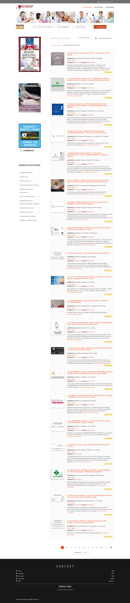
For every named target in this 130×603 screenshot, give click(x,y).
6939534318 (90, 189)
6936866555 (90, 357)
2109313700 (78, 530)
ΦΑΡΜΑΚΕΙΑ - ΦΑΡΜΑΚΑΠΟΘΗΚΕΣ (28, 220)
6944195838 (90, 430)
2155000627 (78, 211)
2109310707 (78, 115)
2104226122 (78, 357)
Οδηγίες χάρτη (71, 60)
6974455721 (90, 164)
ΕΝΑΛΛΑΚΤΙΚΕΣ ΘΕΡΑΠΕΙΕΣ (26, 172)
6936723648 (90, 62)
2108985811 (78, 405)
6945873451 (90, 505)
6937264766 (90, 332)
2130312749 (78, 286)
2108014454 (78, 261)
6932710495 (90, 381)
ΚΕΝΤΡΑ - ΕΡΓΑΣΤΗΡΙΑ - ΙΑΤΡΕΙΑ (27, 196)
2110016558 (78, 164)
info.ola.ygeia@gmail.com (105, 1)
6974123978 (90, 405)
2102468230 (78, 237)
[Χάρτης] (96, 39)
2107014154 (78, 430)
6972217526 (90, 310)
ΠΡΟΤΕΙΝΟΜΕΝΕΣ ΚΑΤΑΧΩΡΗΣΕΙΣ (28, 216)
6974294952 (90, 286)
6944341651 (90, 261)
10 (101, 547)
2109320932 (78, 505)
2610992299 (78, 88)
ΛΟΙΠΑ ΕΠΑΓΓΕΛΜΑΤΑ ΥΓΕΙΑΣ (27, 208)
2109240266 (78, 381)
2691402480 (78, 62)
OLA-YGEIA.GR (87, 7)
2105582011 (78, 189)
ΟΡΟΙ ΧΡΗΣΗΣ (98, 7)
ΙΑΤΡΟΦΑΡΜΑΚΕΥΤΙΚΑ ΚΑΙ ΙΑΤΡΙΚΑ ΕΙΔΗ (29, 185)
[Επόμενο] (105, 547)
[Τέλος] (111, 547)
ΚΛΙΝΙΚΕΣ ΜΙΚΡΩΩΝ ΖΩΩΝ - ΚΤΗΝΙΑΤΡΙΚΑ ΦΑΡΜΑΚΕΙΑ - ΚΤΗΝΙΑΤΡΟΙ (30, 202)
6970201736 (90, 211)
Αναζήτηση (100, 27)
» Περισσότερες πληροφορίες (100, 70)
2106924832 (78, 454)
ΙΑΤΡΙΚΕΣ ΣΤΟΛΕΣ (24, 177)
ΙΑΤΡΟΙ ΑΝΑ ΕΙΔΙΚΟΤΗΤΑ (26, 181)
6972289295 (78, 140)
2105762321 (78, 332)
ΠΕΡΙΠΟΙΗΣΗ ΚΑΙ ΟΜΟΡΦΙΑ (26, 212)
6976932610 (90, 237)
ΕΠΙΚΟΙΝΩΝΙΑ (110, 7)
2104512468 (78, 310)
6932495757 (90, 530)
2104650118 (78, 479)
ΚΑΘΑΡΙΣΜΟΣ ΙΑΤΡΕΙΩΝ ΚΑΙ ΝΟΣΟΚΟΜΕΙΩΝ (26, 191)
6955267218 (90, 115)
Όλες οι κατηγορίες (56, 45)
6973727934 (90, 88)
